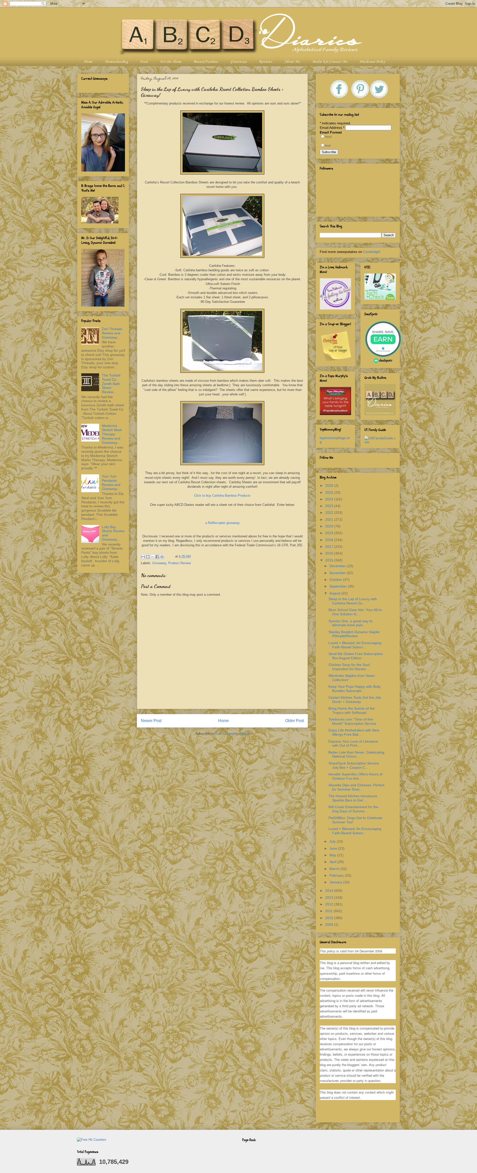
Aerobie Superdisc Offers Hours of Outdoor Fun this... (355, 776)
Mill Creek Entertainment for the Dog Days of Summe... (353, 809)
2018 (329, 540)
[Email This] (143, 556)
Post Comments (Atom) (232, 733)
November (338, 573)
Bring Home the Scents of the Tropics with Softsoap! (351, 710)
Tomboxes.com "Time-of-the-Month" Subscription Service (352, 721)
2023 (329, 506)
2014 (329, 891)
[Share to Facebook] (157, 556)
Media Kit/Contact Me (329, 62)
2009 (329, 925)
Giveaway (159, 563)
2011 (329, 911)
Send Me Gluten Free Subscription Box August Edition (355, 656)
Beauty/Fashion (206, 62)
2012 (329, 904)
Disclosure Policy (372, 62)
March (334, 869)
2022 (329, 513)
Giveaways (238, 62)
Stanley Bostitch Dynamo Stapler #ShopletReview (354, 634)
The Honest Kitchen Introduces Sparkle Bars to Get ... (352, 798)
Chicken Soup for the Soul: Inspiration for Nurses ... (349, 667)
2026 (329, 485)
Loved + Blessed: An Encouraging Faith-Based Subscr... (354, 645)
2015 (329, 560)
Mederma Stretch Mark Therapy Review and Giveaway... (112, 434)
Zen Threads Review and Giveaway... (112, 333)
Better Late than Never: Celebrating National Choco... (356, 754)
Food (144, 62)
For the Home (170, 62)
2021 (329, 519)
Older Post (294, 721)
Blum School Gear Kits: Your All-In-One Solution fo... (355, 612)
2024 (329, 499)
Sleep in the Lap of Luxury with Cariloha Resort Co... (352, 601)
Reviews (265, 62)
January (336, 882)
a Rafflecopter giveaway (222, 523)
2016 (329, 553)
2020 (329, 526)
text (328, 145)
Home (87, 62)
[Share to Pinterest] (161, 556)
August (335, 593)
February (337, 875)
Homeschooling (116, 62)
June (333, 848)
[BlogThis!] (147, 556)
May (333, 855)
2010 (329, 918)
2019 (329, 533)
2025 (329, 492)
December (338, 566)
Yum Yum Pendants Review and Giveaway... (111, 482)
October (336, 580)
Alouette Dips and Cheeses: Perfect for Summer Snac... (356, 787)
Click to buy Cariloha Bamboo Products (222, 495)
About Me (292, 62)
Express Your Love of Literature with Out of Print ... (353, 743)
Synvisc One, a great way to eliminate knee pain (350, 623)
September (338, 586)
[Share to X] (152, 556)
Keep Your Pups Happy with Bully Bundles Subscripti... (354, 689)
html (328, 137)
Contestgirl (371, 252)
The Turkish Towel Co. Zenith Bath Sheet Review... (111, 383)
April (333, 862)
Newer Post (151, 721)
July (333, 841)
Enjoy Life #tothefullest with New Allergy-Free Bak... (353, 732)
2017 (329, 547)
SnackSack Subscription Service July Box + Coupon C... (353, 765)
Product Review (179, 563)
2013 (329, 897)
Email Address (332, 128)
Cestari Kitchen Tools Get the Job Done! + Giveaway (354, 699)
